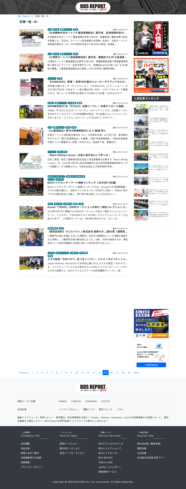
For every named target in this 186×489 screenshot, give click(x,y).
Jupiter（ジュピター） (110, 467)
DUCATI (58, 204)
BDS (50, 204)
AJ (49, 29)
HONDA (62, 401)
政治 (75, 29)
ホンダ (51, 179)
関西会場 (141, 448)
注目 (59, 78)
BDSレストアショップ (109, 448)
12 (88, 372)
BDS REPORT (105, 457)
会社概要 (25, 443)
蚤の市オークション (70, 448)
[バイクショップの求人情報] (151, 38)
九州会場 (141, 453)
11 (82, 372)
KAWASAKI (91, 401)
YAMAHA (76, 401)
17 (117, 372)
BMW (50, 103)
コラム (120, 409)
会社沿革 (25, 448)
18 (123, 372)
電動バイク (88, 409)
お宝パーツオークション (72, 453)
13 (94, 372)
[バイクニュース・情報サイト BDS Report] (93, 7)
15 (105, 372)
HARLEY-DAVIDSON (75, 176)
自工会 (56, 29)
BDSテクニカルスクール (111, 443)
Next (136, 372)
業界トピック (66, 29)
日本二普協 (62, 152)
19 (129, 372)
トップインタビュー (68, 409)
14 (99, 372)
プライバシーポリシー (32, 467)
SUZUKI (105, 401)
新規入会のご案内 (30, 453)
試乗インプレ (61, 103)
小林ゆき (67, 204)
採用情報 (25, 462)
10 (76, 372)
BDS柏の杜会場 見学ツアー (151, 457)
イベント (51, 78)
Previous (24, 372)
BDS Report (23, 16)
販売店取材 (52, 228)
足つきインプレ (62, 253)
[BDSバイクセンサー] (151, 75)
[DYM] (151, 323)
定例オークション (69, 443)
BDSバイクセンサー (56, 176)
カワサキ (59, 179)
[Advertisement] (151, 266)
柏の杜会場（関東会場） (149, 443)
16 (111, 372)
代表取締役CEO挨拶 (31, 457)
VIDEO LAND (105, 462)
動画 (79, 103)
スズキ (51, 253)
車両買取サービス (107, 471)
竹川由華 (71, 103)
